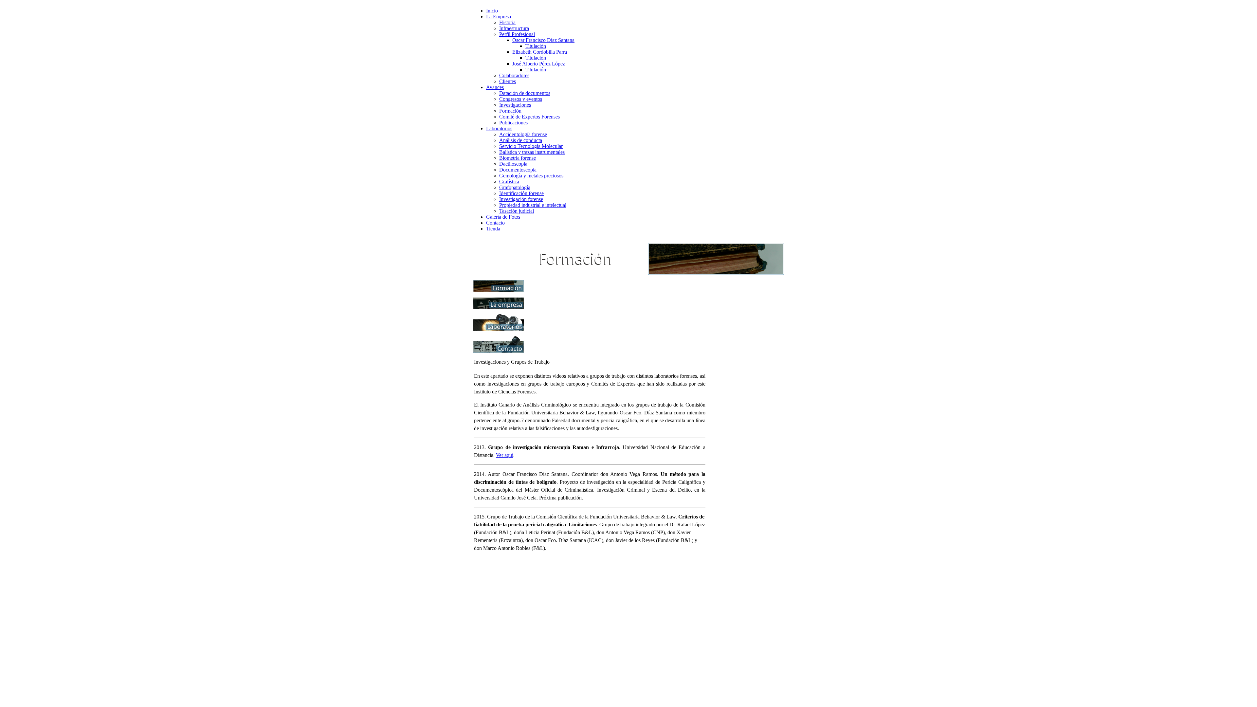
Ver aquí (504, 455)
